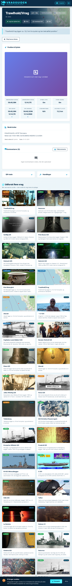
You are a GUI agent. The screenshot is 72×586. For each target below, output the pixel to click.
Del (50, 21)
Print (27, 21)
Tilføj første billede (12, 39)
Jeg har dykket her (14, 21)
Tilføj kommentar (61, 149)
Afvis (66, 581)
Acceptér (57, 581)
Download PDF (38, 21)
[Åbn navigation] (69, 3)
